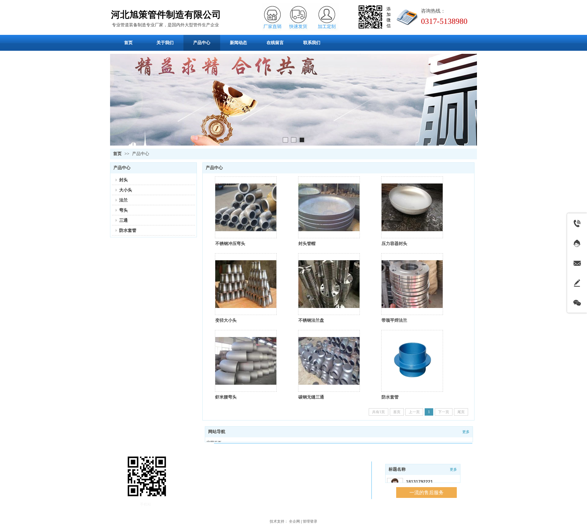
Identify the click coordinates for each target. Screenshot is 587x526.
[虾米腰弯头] (246, 361)
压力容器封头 (394, 243)
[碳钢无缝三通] (329, 361)
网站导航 (216, 431)
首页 (117, 153)
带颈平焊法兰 (394, 320)
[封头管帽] (329, 207)
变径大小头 (226, 320)
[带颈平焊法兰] (412, 284)
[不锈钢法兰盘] (329, 284)
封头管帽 (307, 243)
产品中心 (140, 153)
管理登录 (310, 521)
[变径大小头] (246, 284)
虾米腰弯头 (226, 396)
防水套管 (390, 396)
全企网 (294, 521)
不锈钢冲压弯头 (230, 243)
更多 (453, 469)
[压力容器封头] (412, 207)
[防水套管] (412, 361)
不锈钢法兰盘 (311, 320)
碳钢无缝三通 (311, 396)
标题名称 (397, 469)
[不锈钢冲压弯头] (246, 207)
